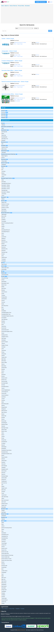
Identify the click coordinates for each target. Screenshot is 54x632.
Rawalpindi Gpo (5, 451)
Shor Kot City (4, 482)
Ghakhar (3, 321)
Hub (2, 143)
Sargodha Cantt (5, 469)
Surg (3, 255)
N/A (2, 271)
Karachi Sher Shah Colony (7, 560)
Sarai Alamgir (4, 465)
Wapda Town (4, 505)
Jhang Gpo (4, 353)
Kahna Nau (4, 360)
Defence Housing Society (7, 527)
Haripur (3, 226)
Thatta (3, 603)
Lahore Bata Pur (5, 391)
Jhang (3, 352)
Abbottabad (4, 214)
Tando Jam (4, 601)
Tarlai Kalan (4, 174)
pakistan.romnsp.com (21, 629)
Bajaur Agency (5, 155)
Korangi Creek (4, 565)
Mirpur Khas (4, 582)
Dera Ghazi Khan (5, 305)
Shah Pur (3, 474)
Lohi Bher (3, 171)
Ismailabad (4, 539)
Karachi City (4, 550)
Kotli (2, 262)
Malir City (3, 579)
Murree (3, 419)
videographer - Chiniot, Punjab (9, 51)
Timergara (4, 260)
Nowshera (4, 247)
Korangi (3, 563)
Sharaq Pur (4, 479)
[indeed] (8, 627)
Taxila (3, 493)
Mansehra (3, 240)
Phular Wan (4, 439)
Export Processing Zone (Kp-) (7, 223)
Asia (2, 123)
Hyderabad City (5, 536)
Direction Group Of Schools (20, 85)
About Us (7, 5)
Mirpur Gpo (4, 135)
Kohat (3, 235)
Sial (2, 484)
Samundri (3, 464)
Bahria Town (4, 284)
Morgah (3, 510)
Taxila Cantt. (4, 494)
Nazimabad (4, 209)
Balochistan (4, 142)
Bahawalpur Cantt (5, 283)
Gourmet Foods (17, 74)
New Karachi (4, 210)
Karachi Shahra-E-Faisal (6, 558)
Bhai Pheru (4, 288)
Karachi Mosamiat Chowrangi (7, 555)
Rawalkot (3, 140)
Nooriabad (4, 587)
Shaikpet (3, 594)
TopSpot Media (17, 64)
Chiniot (3, 300)
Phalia (3, 438)
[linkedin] (19, 627)
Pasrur (3, 434)
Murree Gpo (4, 420)
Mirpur (3, 133)
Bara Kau (3, 217)
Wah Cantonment (5, 500)
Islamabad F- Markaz (6, 185)
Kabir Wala (4, 359)
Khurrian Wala (4, 381)
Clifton (3, 525)
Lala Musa (4, 396)
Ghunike (3, 322)
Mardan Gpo (4, 245)
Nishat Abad (4, 429)
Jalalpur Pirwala (5, 345)
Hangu (3, 224)
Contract (37, 85)
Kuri (2, 169)
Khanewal (3, 374)
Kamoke (3, 369)
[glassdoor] (31, 627)
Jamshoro (4, 541)
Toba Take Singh (5, 496)
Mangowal (4, 408)
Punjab (21, 56)
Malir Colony (4, 581)
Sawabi (3, 254)
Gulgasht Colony (5, 336)
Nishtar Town (4, 431)
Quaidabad (4, 591)
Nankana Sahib (5, 424)
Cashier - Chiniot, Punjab (8, 38)
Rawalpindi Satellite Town (7, 453)
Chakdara (3, 219)
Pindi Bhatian (4, 441)
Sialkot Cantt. (4, 488)
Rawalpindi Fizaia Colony (6, 450)
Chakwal (3, 295)
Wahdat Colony (5, 503)
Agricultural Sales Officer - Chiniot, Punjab (12, 94)
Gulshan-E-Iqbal (5, 205)
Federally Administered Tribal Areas (9, 154)
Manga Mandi (4, 407)
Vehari (3, 498)
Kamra (3, 371)
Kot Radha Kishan (5, 386)
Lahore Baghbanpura (6, 389)
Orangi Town (4, 589)
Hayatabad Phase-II (5, 231)
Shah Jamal (4, 470)
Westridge (4, 512)
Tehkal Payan (4, 257)
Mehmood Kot (4, 410)
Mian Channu (4, 412)
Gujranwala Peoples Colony (7, 331)
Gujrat (3, 333)
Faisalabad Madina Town (6, 312)
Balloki (3, 286)
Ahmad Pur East (5, 278)
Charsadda (4, 221)
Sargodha (3, 467)
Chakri (3, 293)
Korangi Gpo (4, 567)
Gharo (3, 529)
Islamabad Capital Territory (7, 178)
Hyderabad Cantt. (5, 534)
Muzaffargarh (4, 422)
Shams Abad (4, 477)
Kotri (2, 569)
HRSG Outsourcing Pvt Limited (20, 42)
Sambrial (3, 462)
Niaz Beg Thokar (5, 427)
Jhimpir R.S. (4, 544)
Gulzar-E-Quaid (5, 162)
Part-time (37, 64)
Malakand (3, 238)
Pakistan (3, 124)
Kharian (3, 376)
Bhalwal (3, 290)
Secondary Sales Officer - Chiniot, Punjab (12, 70)
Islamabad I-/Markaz (6, 192)
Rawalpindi (4, 164)
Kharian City (4, 379)
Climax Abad (4, 161)
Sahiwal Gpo (4, 460)
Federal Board (4, 150)
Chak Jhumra (4, 291)
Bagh (3, 128)
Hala (2, 531)
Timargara (4, 259)
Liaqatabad (4, 572)
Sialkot (3, 486)
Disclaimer (27, 5)
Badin (3, 522)
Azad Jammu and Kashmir (7, 126)
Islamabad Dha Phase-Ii (6, 183)
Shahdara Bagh (5, 476)
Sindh (3, 520)
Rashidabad (4, 446)
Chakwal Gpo (4, 297)
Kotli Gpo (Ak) (4, 131)
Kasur (3, 372)
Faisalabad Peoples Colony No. (8, 315)
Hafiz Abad (4, 338)
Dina (2, 307)
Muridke (3, 417)
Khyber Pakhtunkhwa (6, 212)
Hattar (3, 228)
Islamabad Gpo (4, 190)
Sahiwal (3, 458)
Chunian (3, 302)
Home (2, 5)
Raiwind (3, 445)
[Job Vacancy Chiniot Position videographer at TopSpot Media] (6, 54)
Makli (3, 575)
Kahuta (3, 364)
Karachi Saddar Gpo (5, 556)
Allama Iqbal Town (5, 267)
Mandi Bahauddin (5, 403)
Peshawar (4, 250)
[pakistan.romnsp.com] (5, 2)
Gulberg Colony (5, 334)
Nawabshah (4, 584)
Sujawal (3, 596)
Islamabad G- (4, 197)
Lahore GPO (4, 393)
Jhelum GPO (4, 357)
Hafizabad (4, 340)
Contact (22, 608)
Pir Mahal (3, 443)
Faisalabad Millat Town (6, 314)
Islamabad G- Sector (6, 188)
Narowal (3, 426)
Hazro (3, 233)
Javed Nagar (4, 543)
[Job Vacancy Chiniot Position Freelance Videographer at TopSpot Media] (6, 64)
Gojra (3, 324)
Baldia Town (4, 202)
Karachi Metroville (5, 553)
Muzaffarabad (4, 136)
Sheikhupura (4, 481)
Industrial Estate (5, 274)
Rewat (3, 455)
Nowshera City (4, 248)
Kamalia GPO (4, 367)
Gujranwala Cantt (5, 329)
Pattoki (3, 436)
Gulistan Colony (5, 147)
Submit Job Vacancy (40, 1)
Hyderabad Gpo (5, 538)
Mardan (3, 243)
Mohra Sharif (4, 264)
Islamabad (4, 152)
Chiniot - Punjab (17, 56)
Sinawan (3, 491)
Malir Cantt (4, 577)
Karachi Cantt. (4, 548)
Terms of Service (13, 5)
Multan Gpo (4, 415)
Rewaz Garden (4, 457)
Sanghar (3, 593)
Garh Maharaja (4, 319)
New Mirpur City (5, 138)
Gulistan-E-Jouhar (5, 204)
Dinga (3, 309)
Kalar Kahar (4, 365)
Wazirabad (4, 507)
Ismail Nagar (4, 269)
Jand (3, 348)
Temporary (4, 117)
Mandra (3, 405)
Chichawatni (4, 298)
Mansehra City (4, 241)
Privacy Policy (21, 5)
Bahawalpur (4, 281)
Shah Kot (3, 472)
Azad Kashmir (4, 130)
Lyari (2, 574)
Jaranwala (4, 350)
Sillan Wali (4, 489)
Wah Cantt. (4, 501)
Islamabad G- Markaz (6, 186)
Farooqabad (4, 317)
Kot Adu (3, 384)
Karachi (3, 200)
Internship (4, 114)
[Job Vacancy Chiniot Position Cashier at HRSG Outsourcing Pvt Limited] (6, 47)
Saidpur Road (4, 513)
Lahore (3, 266)
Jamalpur (3, 346)
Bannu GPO (4, 216)
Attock (3, 279)
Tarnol (3, 176)
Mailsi (3, 402)
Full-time (37, 42)
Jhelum (3, 355)
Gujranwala (4, 159)
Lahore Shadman (5, 395)
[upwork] (43, 627)
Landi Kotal (4, 236)
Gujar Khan (4, 326)
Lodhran (3, 400)
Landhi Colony (4, 570)
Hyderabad (4, 532)
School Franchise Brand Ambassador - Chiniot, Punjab (15, 81)
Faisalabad (4, 145)
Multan (3, 414)
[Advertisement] (27, 15)
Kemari (3, 562)
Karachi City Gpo (5, 551)
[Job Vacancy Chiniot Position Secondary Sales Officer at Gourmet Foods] (6, 78)
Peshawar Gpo (4, 252)
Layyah (3, 398)
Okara (3, 433)
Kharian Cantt (4, 377)
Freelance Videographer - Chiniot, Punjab (12, 60)
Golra (3, 167)
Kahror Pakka (4, 362)
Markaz (3, 173)
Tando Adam (4, 598)
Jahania (3, 343)
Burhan (3, 157)
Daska (3, 303)
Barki (3, 524)
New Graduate (17, 100)
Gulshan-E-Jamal (5, 207)
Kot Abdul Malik (5, 383)
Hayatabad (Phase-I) (6, 229)
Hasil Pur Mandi (5, 341)
